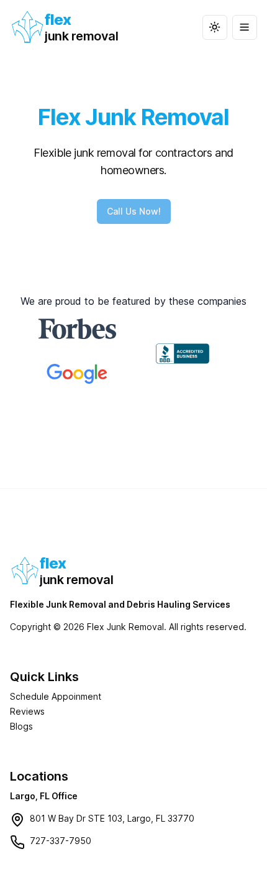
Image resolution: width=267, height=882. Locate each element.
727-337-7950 (60, 840)
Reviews (27, 711)
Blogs (21, 726)
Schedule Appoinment (55, 696)
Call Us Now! (134, 211)
